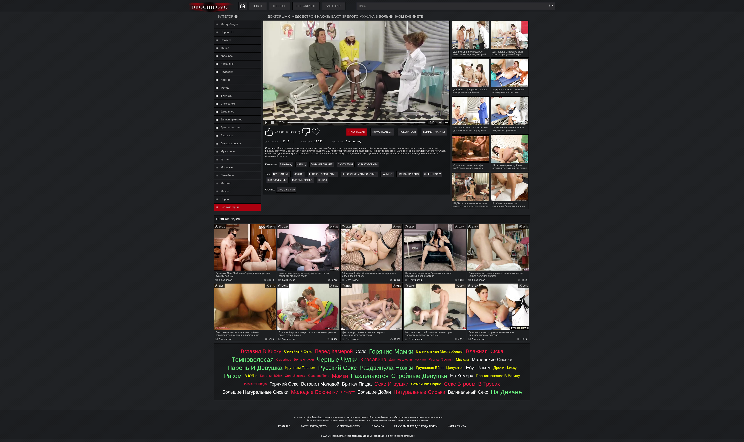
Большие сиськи (231, 143)
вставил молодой (320, 384)
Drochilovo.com (319, 417)
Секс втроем (459, 384)
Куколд (225, 159)
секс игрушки (391, 384)
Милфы (322, 180)
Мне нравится (269, 132)
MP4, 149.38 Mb (286, 189)
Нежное (226, 79)
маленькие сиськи (492, 359)
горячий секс (284, 384)
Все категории (230, 206)
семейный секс (298, 351)
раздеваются (369, 376)
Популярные (306, 6)
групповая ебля (429, 368)
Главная (284, 426)
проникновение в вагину (498, 376)
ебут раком (478, 367)
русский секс (337, 368)
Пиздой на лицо (408, 174)
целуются (454, 368)
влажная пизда (255, 384)
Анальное (227, 135)
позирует (348, 392)
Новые (258, 6)
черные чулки (337, 359)
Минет (225, 47)
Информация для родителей (415, 426)
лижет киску (432, 174)
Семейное (227, 175)
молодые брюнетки (314, 392)
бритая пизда (357, 384)
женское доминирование (359, 174)
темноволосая (253, 359)
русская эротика (441, 359)
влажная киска (484, 351)
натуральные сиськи (419, 392)
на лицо (386, 174)
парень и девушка (254, 368)
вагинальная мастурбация (439, 351)
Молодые (227, 167)
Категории (333, 6)
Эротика (226, 40)
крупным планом (300, 368)
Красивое (227, 55)
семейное (283, 359)
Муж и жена (228, 151)
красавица (373, 359)
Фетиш (225, 87)
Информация (356, 132)
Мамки (225, 191)
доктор (298, 174)
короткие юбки (271, 375)
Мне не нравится (306, 132)
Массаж (226, 183)
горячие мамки (302, 180)
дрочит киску (505, 368)
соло (361, 351)
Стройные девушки (419, 376)
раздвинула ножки (386, 368)
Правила (378, 426)
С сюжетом (228, 103)
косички (420, 359)
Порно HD (227, 32)
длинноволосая (400, 359)
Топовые (279, 6)
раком (233, 376)
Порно (225, 199)
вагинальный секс (468, 392)
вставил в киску (261, 351)
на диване (506, 392)
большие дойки (374, 392)
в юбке (251, 376)
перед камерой (334, 351)
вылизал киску (277, 180)
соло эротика (295, 375)
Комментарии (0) (434, 132)
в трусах (489, 384)
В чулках (226, 95)
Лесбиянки (227, 63)
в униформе (281, 174)
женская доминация (322, 174)
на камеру (461, 375)
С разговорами (368, 164)
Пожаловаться (382, 132)
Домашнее (227, 111)
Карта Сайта (457, 426)
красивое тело (318, 375)
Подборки (227, 71)
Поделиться (408, 132)
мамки (340, 376)
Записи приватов (231, 119)
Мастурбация (229, 24)
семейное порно (426, 384)
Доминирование (231, 127)
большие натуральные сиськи (255, 392)
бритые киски (304, 359)
